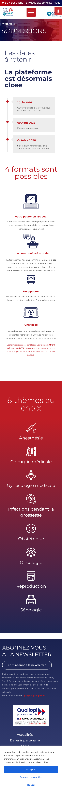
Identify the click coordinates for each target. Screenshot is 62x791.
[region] (31, 768)
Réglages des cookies (31, 777)
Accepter (31, 769)
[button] (58, 11)
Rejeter (31, 785)
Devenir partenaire (25, 740)
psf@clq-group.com (34, 695)
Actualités (25, 735)
